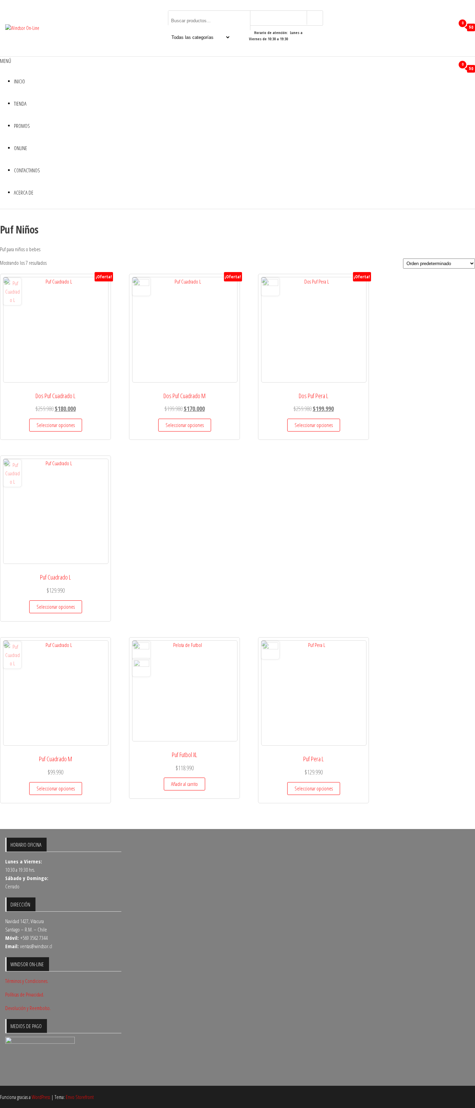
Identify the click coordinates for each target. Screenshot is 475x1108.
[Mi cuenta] (448, 27)
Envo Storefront (80, 1096)
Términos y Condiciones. (26, 980)
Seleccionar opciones (56, 424)
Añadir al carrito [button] (184, 783)
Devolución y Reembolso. (28, 1007)
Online (20, 148)
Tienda (20, 103)
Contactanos (27, 170)
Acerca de (23, 192)
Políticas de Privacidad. (24, 994)
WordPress (41, 1096)
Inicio (19, 81)
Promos (22, 125)
